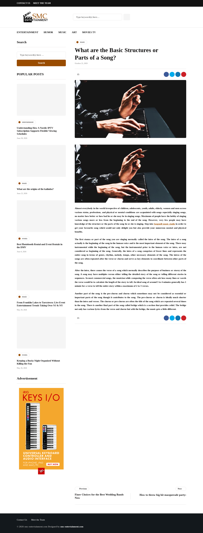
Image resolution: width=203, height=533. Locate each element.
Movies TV (89, 32)
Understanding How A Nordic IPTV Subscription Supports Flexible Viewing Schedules (37, 131)
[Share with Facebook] (166, 74)
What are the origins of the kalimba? (35, 189)
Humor (48, 32)
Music (62, 32)
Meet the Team (42, 3)
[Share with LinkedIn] (177, 74)
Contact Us (23, 3)
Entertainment (27, 32)
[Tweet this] (172, 74)
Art (74, 32)
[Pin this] (183, 74)
